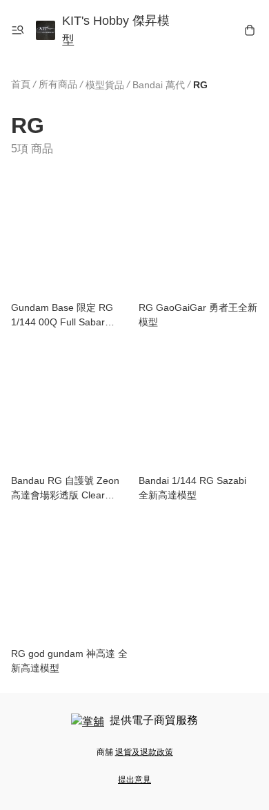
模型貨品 (105, 84)
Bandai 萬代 (158, 84)
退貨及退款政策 (144, 752)
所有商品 (58, 84)
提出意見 (134, 779)
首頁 (20, 84)
